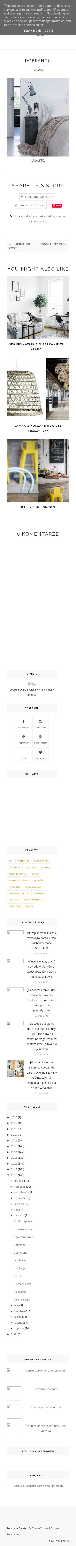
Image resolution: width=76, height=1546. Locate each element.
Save (58, 205)
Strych (18, 1276)
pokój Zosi (14, 887)
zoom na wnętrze (33, 899)
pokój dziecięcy (33, 887)
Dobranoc (20, 1244)
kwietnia (19, 1311)
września (19, 1198)
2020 (14, 1117)
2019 (14, 1123)
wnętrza (60, 216)
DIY (10, 861)
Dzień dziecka (22, 1299)
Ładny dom (15, 906)
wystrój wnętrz (38, 221)
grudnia (19, 1180)
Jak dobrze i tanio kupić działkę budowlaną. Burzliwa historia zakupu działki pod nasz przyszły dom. (42, 1000)
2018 (14, 1128)
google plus (40, 743)
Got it (49, 30)
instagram (40, 727)
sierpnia (19, 1203)
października (21, 1192)
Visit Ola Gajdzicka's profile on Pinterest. (38, 1485)
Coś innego (20, 1252)
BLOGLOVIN (40, 758)
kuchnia (45, 867)
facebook (23, 727)
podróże (38, 880)
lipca (17, 1209)
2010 (14, 1175)
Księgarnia (20, 1291)
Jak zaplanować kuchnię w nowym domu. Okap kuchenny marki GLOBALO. (42, 940)
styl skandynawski (32, 216)
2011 (14, 1169)
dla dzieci (31, 867)
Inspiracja (19, 1268)
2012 (14, 1163)
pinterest (23, 743)
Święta (29, 906)
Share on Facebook (39, 196)
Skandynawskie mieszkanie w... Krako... (38, 346)
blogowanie (40, 861)
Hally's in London (38, 507)
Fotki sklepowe (23, 1221)
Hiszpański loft (22, 1283)
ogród (35, 874)
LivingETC (37, 160)
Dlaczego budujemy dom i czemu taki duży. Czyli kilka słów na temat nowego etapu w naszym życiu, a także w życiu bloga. (42, 1036)
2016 (14, 1140)
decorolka (14, 867)
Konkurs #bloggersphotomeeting (46, 1370)
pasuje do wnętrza (19, 880)
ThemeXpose (40, 1528)
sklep (23, 758)
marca (18, 1316)
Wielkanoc (23, 861)
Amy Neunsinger (24, 1236)
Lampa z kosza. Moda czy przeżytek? (38, 428)
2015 (14, 1146)
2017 (14, 1134)
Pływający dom (23, 1229)
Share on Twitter (32, 205)
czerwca (19, 1215)
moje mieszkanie (18, 874)
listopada (20, 1186)
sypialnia (49, 216)
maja (17, 1305)
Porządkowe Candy (46, 1388)
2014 (14, 1152)
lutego (18, 1322)
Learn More (32, 30)
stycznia (19, 1328)
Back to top (58, 1541)
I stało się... (20, 1260)
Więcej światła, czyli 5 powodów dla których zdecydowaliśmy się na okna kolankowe (41, 969)
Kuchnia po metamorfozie (46, 1407)
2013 (14, 1157)
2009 (14, 1334)
